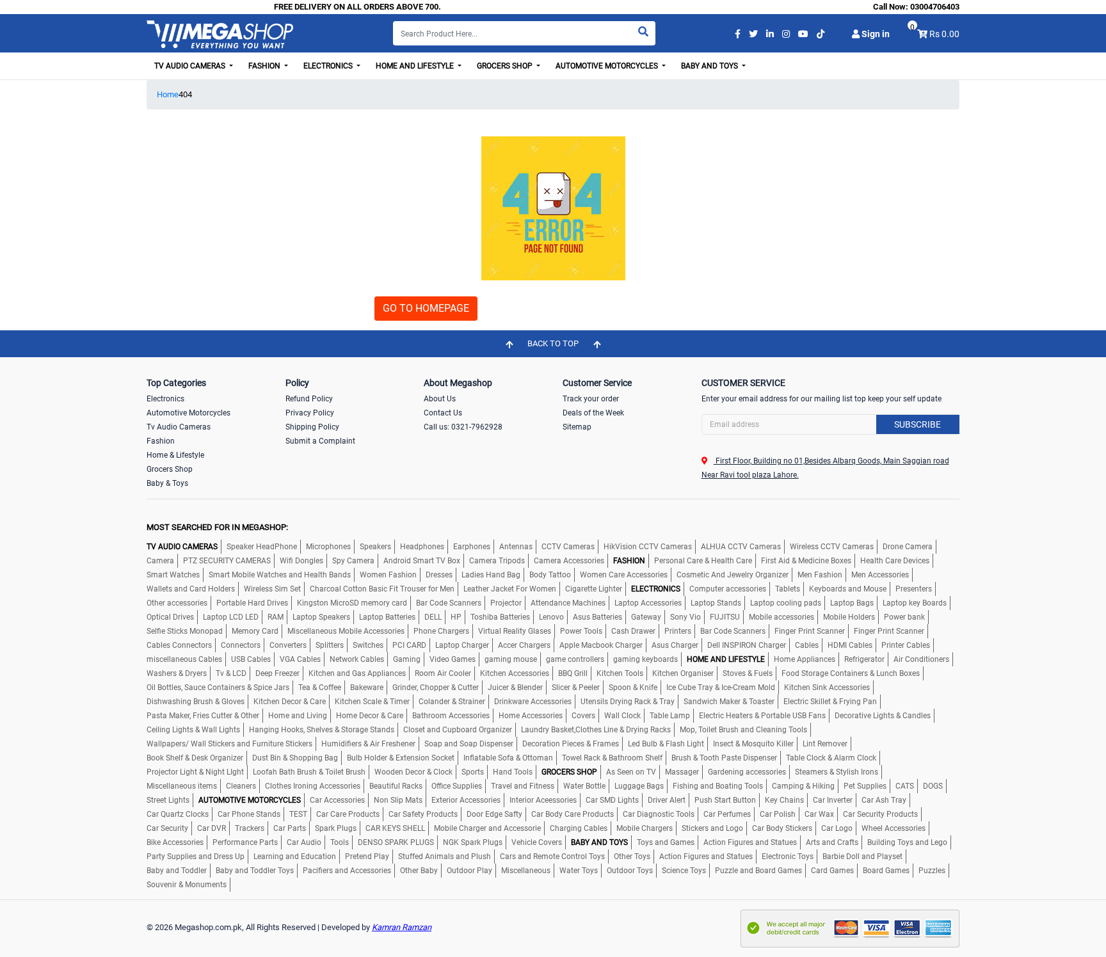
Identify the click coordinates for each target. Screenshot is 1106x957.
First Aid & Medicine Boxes (806, 560)
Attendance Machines (568, 603)
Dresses (439, 574)
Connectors (240, 645)
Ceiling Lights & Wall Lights (193, 729)
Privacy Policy (309, 412)
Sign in (875, 34)
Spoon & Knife (633, 687)
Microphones (328, 546)
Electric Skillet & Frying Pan (830, 701)
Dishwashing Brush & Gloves (195, 701)
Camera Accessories (569, 560)
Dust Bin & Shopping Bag (295, 757)
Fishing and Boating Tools (718, 786)
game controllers (575, 659)
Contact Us (443, 412)
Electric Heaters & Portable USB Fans (762, 715)
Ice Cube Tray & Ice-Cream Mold (720, 687)
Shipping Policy (312, 426)
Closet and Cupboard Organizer (457, 729)
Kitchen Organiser (683, 673)
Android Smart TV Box (421, 560)
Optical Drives (170, 617)
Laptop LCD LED (231, 617)
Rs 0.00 (944, 34)
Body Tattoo (550, 574)
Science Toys (684, 870)
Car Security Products (880, 814)
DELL (433, 617)
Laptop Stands (716, 603)
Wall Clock (622, 715)
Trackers (249, 828)
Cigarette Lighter (593, 588)
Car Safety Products (423, 814)
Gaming (407, 659)
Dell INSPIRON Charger (746, 645)
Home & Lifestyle (175, 455)
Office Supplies (456, 786)
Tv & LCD (231, 673)
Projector (506, 603)
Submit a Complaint (320, 441)
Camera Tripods (497, 560)
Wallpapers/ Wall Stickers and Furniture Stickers (229, 743)
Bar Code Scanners (448, 603)
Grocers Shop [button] (505, 65)
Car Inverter (833, 800)
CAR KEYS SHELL (395, 828)
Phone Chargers (441, 631)
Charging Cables (578, 828)
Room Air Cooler (443, 673)
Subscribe (917, 424)
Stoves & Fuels (748, 673)
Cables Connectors (179, 645)
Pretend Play (367, 856)
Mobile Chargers (644, 828)
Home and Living (297, 715)
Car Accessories (337, 800)
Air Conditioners (921, 659)
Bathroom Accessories (451, 715)
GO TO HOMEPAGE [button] (426, 308)
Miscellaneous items (182, 786)
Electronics (165, 398)
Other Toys (632, 856)
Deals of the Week (593, 412)
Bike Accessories (175, 842)
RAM (276, 617)
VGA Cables (300, 659)
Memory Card (255, 631)
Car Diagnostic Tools (658, 814)
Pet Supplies (865, 786)
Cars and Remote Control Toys (552, 856)
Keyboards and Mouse (847, 588)
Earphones (471, 546)
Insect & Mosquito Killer (753, 743)
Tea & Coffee (319, 687)
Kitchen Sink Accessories (827, 687)
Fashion (161, 441)
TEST (298, 814)
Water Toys (578, 870)
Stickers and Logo (712, 828)
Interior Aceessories (543, 800)
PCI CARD (409, 645)
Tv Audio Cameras (179, 426)
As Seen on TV (631, 772)
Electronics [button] (329, 65)
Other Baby (419, 870)
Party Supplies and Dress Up (195, 856)
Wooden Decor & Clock (413, 772)
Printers (677, 631)
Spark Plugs (336, 828)
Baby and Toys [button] (710, 65)
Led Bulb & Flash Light (666, 743)
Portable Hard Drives (252, 603)
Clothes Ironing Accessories (312, 786)
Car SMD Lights (612, 800)
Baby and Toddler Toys (255, 870)
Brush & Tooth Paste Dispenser (724, 757)
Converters (288, 645)
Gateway (646, 617)
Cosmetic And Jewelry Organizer (733, 574)
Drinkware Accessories (533, 701)
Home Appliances (804, 659)
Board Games (886, 870)
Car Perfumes (727, 814)
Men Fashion (819, 574)
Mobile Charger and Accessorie (487, 828)
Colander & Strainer (452, 701)
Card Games (832, 870)
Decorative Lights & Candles (883, 715)
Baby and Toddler (177, 870)
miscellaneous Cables (184, 659)
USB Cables (251, 659)
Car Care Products (348, 814)
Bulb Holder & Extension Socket (400, 757)
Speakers (375, 546)
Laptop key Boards (915, 603)
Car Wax (819, 814)
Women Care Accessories (624, 574)
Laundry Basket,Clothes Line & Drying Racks (596, 729)
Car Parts (289, 828)
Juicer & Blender (515, 687)
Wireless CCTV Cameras (832, 546)
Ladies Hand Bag (490, 574)
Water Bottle (584, 786)
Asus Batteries (597, 617)
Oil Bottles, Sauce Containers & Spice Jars (218, 687)
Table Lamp (670, 715)
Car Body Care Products (572, 814)
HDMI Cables (850, 645)
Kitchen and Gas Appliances (357, 673)
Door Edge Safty (494, 814)
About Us (440, 398)
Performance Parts (245, 842)
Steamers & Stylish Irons (836, 772)
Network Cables (357, 659)
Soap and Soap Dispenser (468, 743)
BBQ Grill (573, 673)
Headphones (422, 546)
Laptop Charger (462, 645)
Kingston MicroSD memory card (352, 603)
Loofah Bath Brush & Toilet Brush (309, 772)
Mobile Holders (849, 617)
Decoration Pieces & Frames (570, 743)
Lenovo (551, 617)
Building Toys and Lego (907, 842)
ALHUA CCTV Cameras (741, 546)
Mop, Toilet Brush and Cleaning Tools (743, 729)
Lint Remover (825, 743)
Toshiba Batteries (500, 617)
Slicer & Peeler (576, 687)
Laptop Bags (852, 603)
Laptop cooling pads (785, 603)
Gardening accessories (747, 772)
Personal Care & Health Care (703, 560)
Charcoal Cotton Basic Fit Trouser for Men (382, 588)
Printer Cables (905, 645)
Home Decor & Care (369, 715)
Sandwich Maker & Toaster (729, 701)
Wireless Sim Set (272, 588)
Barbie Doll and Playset (862, 856)
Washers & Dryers (177, 673)
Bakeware (366, 687)
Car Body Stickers (782, 828)
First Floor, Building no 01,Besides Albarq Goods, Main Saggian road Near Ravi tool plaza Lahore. (825, 467)
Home (168, 94)
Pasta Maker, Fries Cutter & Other (203, 715)
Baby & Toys (167, 483)
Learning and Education (294, 856)
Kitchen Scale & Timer (372, 701)
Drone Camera (908, 546)
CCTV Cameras (568, 546)
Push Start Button (725, 800)
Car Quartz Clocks (178, 814)
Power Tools (581, 631)
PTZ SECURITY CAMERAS (227, 560)
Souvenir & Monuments (187, 884)
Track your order (591, 398)
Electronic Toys (787, 856)
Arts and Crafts (832, 842)
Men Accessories (880, 574)
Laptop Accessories (648, 603)
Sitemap (577, 426)
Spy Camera (353, 560)
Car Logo (837, 828)
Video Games (452, 659)
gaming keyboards (645, 659)
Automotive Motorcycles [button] (608, 65)
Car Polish (778, 814)
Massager (682, 772)
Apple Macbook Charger (601, 645)
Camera (160, 560)
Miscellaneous (525, 870)
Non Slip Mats (398, 800)
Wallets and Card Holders (191, 588)
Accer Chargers (524, 645)
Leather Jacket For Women (509, 588)
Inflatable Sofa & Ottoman (508, 757)
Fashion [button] (265, 65)
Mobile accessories (781, 617)
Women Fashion (388, 574)
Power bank (904, 617)
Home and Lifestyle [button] (416, 65)
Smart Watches (173, 574)
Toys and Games (665, 842)
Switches (368, 645)
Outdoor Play (469, 870)
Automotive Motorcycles (188, 412)
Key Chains (784, 800)
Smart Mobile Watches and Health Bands (280, 574)
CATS (904, 786)
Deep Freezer (277, 673)
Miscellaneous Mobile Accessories (346, 631)
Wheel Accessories (894, 828)
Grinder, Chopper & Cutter (435, 687)
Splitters (330, 645)
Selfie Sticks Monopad (185, 631)
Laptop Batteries (387, 617)
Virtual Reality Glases (514, 631)
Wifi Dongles (301, 560)
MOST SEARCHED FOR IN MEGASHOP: (217, 527)
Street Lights (168, 800)
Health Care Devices (894, 560)
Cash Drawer (633, 631)
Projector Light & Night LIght (195, 772)
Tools (339, 842)
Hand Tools (513, 772)
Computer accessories (727, 588)
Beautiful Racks (395, 786)
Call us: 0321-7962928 (463, 426)
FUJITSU (725, 617)
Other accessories (177, 603)
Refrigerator (864, 659)
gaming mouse (511, 659)
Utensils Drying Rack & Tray (628, 701)
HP (456, 617)
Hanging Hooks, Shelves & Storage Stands (321, 729)
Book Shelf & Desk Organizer (195, 757)
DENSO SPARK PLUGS (396, 842)
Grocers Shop (170, 469)
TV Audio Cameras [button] (190, 65)
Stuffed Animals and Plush (444, 856)
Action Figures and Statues (750, 842)
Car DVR (211, 828)
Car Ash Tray (884, 800)
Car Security (167, 828)
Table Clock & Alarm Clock (831, 757)
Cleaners (241, 786)
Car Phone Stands (249, 814)
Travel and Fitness (522, 786)
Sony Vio (685, 617)
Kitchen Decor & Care (289, 701)
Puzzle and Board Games (758, 870)
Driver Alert (666, 800)
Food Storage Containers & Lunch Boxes (850, 673)
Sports (472, 772)
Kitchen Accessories (514, 673)
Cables (807, 645)
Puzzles (931, 870)
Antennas (516, 546)
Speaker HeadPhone (262, 546)
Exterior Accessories (466, 800)
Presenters (913, 588)
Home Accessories (531, 715)
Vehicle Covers (536, 842)
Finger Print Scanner (809, 631)
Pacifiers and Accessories (347, 870)
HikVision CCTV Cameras (648, 546)
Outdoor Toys (630, 870)
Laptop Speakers (321, 617)
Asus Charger (675, 645)
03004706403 (934, 7)
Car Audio (304, 842)
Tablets (787, 588)
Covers (583, 715)
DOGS (933, 786)
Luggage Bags (639, 786)
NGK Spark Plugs (472, 842)
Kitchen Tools (620, 673)
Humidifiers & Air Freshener (368, 743)
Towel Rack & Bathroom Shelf (612, 757)
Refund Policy (309, 398)
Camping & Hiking (803, 786)
